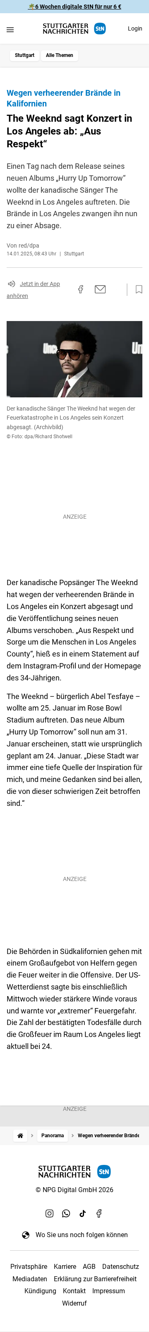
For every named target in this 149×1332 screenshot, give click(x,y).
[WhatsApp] (66, 1213)
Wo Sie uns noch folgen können (82, 1235)
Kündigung (40, 1291)
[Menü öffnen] (10, 29)
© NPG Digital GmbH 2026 (74, 1190)
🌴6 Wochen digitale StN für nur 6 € (74, 6)
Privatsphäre (28, 1267)
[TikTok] (82, 1213)
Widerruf (74, 1303)
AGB (89, 1267)
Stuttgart (24, 55)
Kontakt (74, 1291)
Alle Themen (59, 55)
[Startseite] (20, 1136)
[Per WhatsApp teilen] (116, 289)
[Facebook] (99, 1213)
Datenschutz (120, 1267)
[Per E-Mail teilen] (100, 289)
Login (135, 28)
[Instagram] (49, 1213)
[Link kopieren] (65, 289)
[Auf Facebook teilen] (80, 289)
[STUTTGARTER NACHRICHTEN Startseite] (74, 29)
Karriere (65, 1267)
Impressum (108, 1291)
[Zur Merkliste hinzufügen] (136, 289)
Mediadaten (29, 1279)
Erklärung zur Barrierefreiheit (95, 1279)
